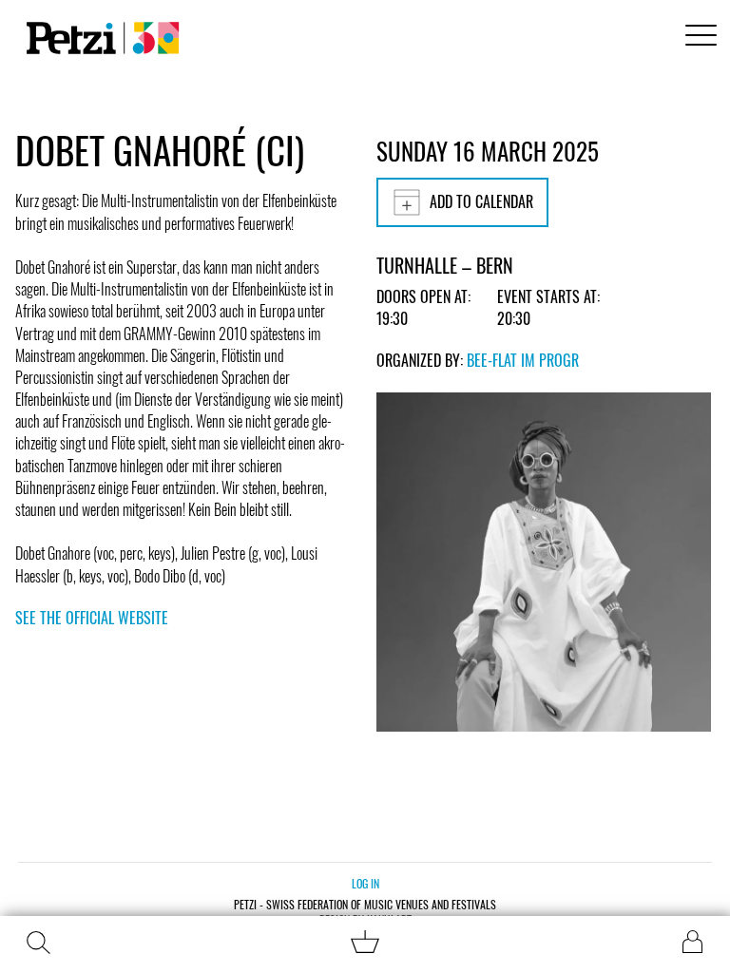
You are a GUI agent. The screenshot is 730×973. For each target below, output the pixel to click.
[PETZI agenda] (99, 38)
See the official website (91, 617)
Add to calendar (481, 201)
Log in (365, 883)
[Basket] (365, 946)
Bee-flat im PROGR (523, 360)
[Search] (38, 942)
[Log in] (692, 941)
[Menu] (697, 38)
